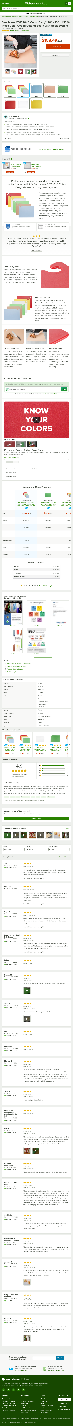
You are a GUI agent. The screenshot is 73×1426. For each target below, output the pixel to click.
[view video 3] (24, 835)
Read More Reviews (36, 250)
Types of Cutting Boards (20, 669)
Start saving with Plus (21, 1370)
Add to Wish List (56, 55)
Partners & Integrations (8, 1410)
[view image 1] (27, 1150)
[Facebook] (13, 1389)
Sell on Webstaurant (46, 1410)
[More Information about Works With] (11, 159)
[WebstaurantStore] (25, 1379)
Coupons (23, 1405)
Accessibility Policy (35, 1418)
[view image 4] (32, 835)
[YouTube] (8, 1389)
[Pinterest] (23, 1389)
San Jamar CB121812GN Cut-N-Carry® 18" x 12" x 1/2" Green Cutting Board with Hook (48, 504)
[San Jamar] (19, 149)
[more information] (28, 118)
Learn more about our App (56, 1370)
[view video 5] (40, 835)
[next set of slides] (69, 744)
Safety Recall (24, 1412)
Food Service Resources (28, 1408)
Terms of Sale (6, 1418)
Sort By (6, 846)
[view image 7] (57, 835)
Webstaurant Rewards (8, 1401)
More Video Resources (11, 457)
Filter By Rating (53, 846)
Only (43, 37)
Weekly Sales (24, 1403)
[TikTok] (18, 1389)
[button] (7, 72)
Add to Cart (10, 172)
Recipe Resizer (6, 1408)
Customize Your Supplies (9, 1405)
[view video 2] (15, 835)
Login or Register (36, 818)
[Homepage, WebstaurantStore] (36, 3)
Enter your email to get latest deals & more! (18, 1358)
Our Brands (43, 1401)
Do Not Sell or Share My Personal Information (56, 1418)
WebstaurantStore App (8, 1403)
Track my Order (64, 1403)
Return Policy (44, 1412)
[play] (36, 420)
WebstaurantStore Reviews (28, 1410)
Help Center (64, 1399)
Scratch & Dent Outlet (27, 1401)
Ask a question (25, 30)
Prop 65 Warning (45, 586)
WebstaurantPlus (7, 1399)
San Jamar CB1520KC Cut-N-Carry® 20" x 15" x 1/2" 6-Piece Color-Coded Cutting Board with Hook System (26, 504)
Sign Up (60, 1358)
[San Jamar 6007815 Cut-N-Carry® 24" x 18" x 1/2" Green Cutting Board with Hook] (55, 744)
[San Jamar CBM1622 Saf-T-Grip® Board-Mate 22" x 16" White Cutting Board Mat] (33, 168)
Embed (16, 462)
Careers (42, 1403)
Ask (64, 389)
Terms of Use (44, 393)
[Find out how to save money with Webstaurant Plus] (4, 163)
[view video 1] (7, 835)
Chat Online (63, 1406)
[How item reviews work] (26, 776)
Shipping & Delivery (65, 1409)
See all (67, 828)
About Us (43, 1399)
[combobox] (36, 8)
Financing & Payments (47, 1405)
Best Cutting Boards (19, 672)
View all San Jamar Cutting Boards (50, 149)
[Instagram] (3, 1389)
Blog (22, 1399)
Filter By (28, 846)
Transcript (9, 462)
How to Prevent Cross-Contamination (25, 663)
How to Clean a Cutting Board (22, 666)
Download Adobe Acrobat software (43, 657)
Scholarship (43, 1408)
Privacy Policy (53, 393)
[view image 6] (49, 835)
